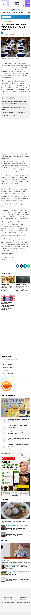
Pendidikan (16, 525)
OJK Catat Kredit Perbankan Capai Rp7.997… (17, 580)
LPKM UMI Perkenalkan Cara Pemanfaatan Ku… (15, 529)
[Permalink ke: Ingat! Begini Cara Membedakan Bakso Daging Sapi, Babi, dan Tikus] (15, 510)
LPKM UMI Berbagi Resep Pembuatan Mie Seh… (14, 535)
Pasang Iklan (8, 599)
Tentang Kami (7, 597)
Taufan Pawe (7, 364)
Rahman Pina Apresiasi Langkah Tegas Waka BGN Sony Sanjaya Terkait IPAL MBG (7, 287)
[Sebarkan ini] (17, 266)
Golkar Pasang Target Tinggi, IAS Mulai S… (17, 426)
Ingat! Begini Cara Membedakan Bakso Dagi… (13, 522)
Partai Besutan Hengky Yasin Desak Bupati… (17, 432)
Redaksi (22, 599)
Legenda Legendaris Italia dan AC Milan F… (18, 445)
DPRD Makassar (8, 373)
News (13, 565)
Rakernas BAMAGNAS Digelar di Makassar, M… (18, 439)
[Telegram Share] (25, 266)
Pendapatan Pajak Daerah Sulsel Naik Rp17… (15, 562)
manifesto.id (12, 609)
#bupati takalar (8, 367)
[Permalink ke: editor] (3, 33)
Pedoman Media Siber (23, 602)
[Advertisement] (15, 136)
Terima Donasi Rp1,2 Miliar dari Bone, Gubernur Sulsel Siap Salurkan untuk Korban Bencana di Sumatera (13, 114)
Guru (8, 259)
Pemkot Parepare (9, 376)
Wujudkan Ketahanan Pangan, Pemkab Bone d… (16, 573)
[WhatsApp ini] (28, 266)
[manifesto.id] (15, 9)
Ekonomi (3, 560)
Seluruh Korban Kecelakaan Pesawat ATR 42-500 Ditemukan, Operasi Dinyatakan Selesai (14, 107)
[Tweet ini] (21, 266)
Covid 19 (5, 370)
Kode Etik (23, 597)
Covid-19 (6, 362)
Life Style (10, 520)
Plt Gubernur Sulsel (10, 359)
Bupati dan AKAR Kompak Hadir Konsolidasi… (18, 420)
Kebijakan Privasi (8, 602)
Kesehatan (4, 520)
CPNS (3, 259)
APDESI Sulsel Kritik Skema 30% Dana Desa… (16, 567)
